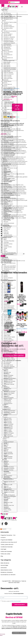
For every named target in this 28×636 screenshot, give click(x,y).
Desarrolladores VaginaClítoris (7, 49)
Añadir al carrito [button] (23, 304)
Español (12, 2)
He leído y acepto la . (11, 601)
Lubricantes (4, 567)
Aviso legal (3, 549)
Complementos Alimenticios (7, 389)
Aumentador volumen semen (8, 385)
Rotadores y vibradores (7, 572)
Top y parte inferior (8, 187)
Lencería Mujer (4, 565)
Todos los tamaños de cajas (8, 482)
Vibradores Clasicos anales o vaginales (9, 23)
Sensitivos (6, 511)
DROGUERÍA (6, 311)
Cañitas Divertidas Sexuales (7, 458)
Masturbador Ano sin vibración (8, 107)
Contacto (3, 537)
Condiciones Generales (7, 547)
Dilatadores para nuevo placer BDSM (9, 269)
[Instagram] (6, 523)
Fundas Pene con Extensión (7, 85)
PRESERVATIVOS (7, 478)
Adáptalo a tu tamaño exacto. (8, 493)
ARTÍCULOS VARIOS (6, 438)
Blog (2, 556)
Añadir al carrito (17, 107)
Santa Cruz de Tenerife (9, 479)
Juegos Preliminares (8, 436)
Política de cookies (5, 554)
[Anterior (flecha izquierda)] (0, 635)
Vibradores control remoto (8, 29)
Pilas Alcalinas (7, 477)
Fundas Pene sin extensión (7, 82)
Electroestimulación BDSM (8, 157)
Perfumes (19, 16)
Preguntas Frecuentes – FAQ (8, 535)
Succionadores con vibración (8, 58)
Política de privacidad (15, 601)
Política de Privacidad (6, 551)
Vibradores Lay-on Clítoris (8, 20)
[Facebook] (2, 523)
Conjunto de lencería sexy (10, 198)
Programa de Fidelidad (6, 540)
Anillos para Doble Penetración (7, 79)
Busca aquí (4, 9)
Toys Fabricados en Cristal (8, 138)
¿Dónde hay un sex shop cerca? (9, 542)
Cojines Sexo (7, 310)
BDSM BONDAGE (5, 256)
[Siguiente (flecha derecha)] (1, 635)
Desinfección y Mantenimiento (7, 408)
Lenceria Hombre (8, 236)
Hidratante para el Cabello (7, 404)
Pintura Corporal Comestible (7, 368)
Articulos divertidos (8, 441)
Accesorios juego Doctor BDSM (9, 263)
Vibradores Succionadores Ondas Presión (9, 31)
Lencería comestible (8, 254)
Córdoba (6, 414)
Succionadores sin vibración (7, 55)
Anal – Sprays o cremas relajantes (9, 360)
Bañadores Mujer (8, 211)
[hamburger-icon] (2, 5)
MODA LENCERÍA (5, 160)
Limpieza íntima (7, 413)
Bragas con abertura (8, 176)
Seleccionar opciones (21, 334)
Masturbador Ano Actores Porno (9, 94)
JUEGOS (5, 415)
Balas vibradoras (5, 563)
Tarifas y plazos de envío (7, 544)
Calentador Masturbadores (6, 99)
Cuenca (5, 417)
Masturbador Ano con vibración (8, 110)
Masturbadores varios (6, 570)
